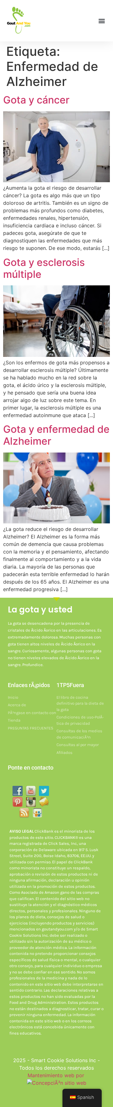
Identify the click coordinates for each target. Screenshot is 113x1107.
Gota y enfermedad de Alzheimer (56, 435)
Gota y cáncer (36, 100)
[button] (101, 20)
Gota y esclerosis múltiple (44, 268)
